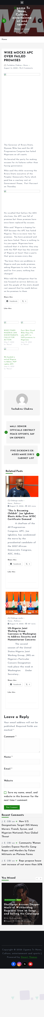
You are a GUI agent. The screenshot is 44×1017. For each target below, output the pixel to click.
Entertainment (8, 900)
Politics (17, 503)
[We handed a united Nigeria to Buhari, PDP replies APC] (11, 352)
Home (4, 39)
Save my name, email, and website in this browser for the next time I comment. (21, 796)
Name (8, 757)
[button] (37, 878)
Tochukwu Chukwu (14, 65)
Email (8, 769)
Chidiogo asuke (16, 501)
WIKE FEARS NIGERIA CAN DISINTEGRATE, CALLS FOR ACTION (11, 335)
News (25, 65)
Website (8, 781)
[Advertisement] (22, 120)
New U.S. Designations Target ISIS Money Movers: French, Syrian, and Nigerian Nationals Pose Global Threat (20, 829)
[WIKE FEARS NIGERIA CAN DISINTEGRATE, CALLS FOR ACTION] (11, 325)
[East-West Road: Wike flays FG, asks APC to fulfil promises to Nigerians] (28, 325)
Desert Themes (29, 957)
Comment (10, 737)
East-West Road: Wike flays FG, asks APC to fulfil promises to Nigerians (28, 335)
